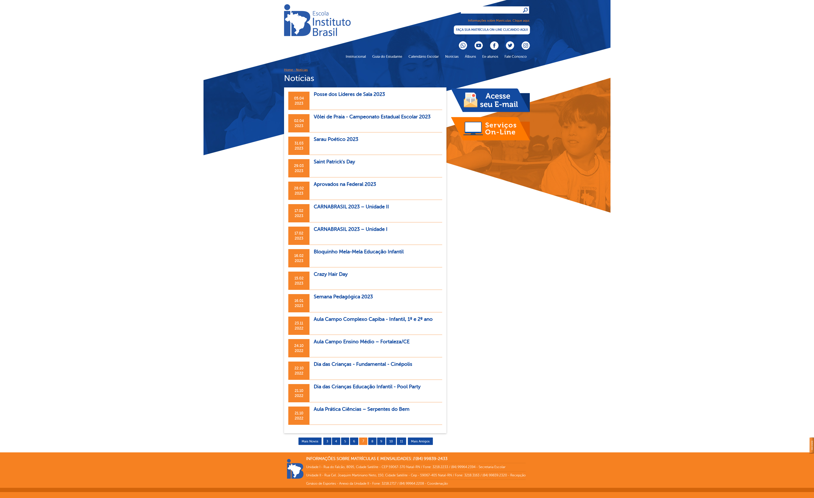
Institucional (356, 57)
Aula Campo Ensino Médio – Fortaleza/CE (362, 342)
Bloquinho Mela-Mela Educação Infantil (359, 252)
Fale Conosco (516, 57)
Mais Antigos (420, 441)
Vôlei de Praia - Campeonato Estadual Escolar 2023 (372, 117)
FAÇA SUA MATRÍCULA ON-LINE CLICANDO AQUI (492, 30)
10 (391, 441)
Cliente (317, 20)
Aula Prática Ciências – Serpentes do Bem (362, 409)
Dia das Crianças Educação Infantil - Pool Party (367, 387)
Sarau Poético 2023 (336, 139)
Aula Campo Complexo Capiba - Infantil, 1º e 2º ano (373, 319)
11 (401, 441)
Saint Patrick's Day (334, 162)
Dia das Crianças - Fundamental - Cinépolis (363, 364)
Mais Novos (310, 441)
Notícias (452, 57)
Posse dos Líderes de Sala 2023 (349, 94)
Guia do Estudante (387, 57)
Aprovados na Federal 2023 (345, 184)
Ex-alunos (490, 57)
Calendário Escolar (423, 57)
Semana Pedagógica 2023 (343, 297)
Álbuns (470, 57)
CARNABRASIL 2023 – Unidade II (351, 207)
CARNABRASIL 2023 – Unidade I (350, 229)
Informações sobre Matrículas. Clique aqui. (499, 20)
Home (288, 70)
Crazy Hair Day (331, 274)
